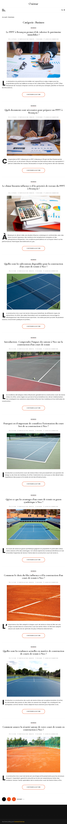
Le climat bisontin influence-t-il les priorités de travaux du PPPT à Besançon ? (33, 187)
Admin (40, 39)
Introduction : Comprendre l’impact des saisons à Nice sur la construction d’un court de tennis (33, 343)
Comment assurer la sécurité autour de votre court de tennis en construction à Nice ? (33, 728)
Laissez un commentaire (52, 39)
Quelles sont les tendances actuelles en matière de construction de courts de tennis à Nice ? (33, 652)
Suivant (19, 799)
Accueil (4, 17)
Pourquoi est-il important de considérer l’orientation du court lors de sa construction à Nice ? (33, 425)
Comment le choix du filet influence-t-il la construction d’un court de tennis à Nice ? (33, 576)
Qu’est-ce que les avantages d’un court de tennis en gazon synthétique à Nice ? (33, 501)
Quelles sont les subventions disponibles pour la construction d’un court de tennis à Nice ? (33, 265)
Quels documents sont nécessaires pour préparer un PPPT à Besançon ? (33, 111)
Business (33, 28)
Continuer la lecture (33, 94)
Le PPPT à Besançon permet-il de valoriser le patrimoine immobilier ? (33, 33)
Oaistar (33, 4)
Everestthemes (19, 822)
